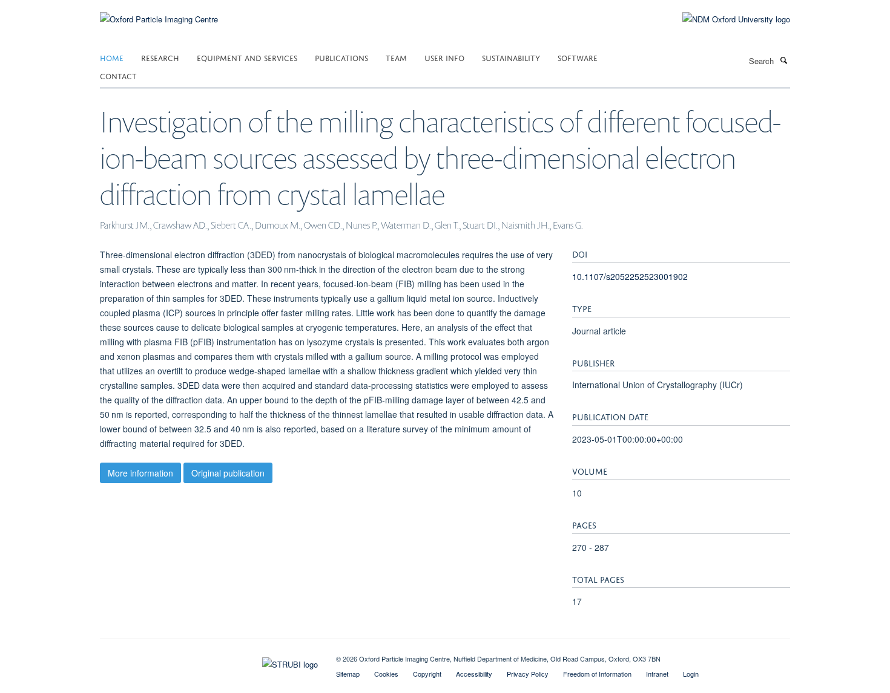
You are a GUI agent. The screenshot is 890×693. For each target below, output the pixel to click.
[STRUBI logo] (209, 661)
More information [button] (140, 473)
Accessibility (474, 673)
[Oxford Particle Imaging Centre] (159, 18)
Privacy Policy (528, 673)
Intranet (657, 673)
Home (112, 57)
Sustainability (511, 57)
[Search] (783, 60)
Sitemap (348, 673)
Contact (118, 75)
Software (578, 57)
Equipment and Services (247, 57)
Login (691, 673)
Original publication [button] (228, 473)
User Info (444, 57)
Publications (341, 57)
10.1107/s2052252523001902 (630, 276)
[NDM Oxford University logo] (727, 19)
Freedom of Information (597, 673)
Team (396, 57)
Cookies (386, 673)
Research (160, 57)
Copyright (427, 673)
